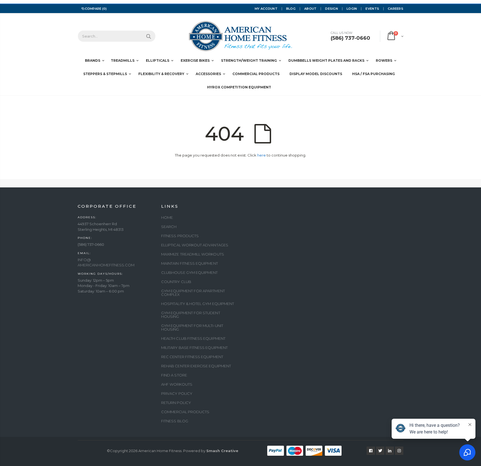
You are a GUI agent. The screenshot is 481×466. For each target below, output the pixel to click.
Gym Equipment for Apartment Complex (193, 293)
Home (167, 217)
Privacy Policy (176, 393)
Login (352, 9)
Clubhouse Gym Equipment (189, 272)
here (261, 155)
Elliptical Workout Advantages (194, 245)
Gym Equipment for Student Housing (190, 315)
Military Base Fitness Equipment (194, 347)
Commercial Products (185, 412)
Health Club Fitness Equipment (193, 338)
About (310, 9)
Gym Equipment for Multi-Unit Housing (192, 327)
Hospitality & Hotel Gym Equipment (197, 303)
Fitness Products (180, 236)
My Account (266, 9)
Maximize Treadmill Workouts (192, 254)
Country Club (176, 281)
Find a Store (174, 375)
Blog (291, 9)
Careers (395, 9)
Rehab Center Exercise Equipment (196, 366)
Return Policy (176, 402)
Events (372, 9)
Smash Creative (222, 450)
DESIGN (331, 9)
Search (148, 36)
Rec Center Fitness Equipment (192, 357)
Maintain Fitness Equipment (189, 263)
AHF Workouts (176, 384)
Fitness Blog (174, 421)
